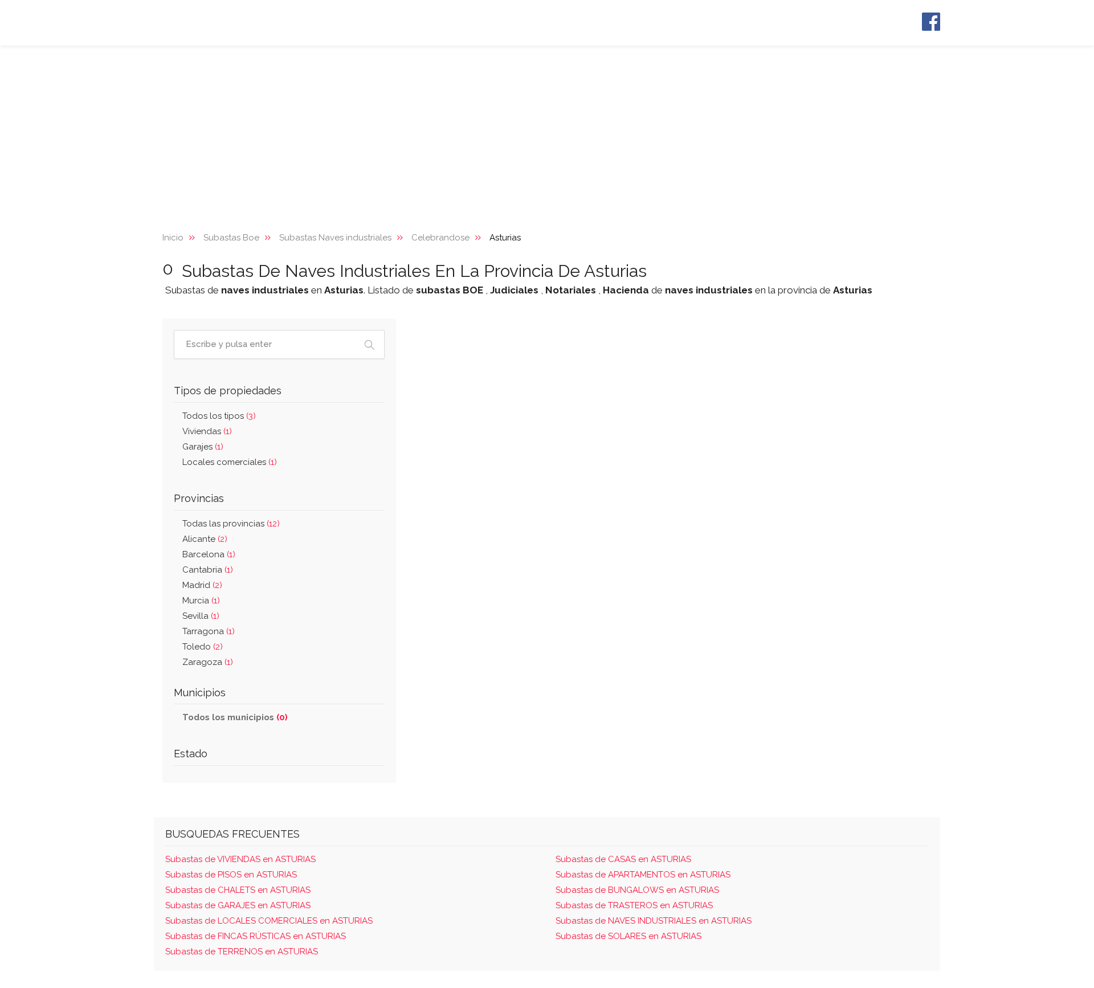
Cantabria (207, 570)
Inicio (172, 237)
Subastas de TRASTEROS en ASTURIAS (634, 905)
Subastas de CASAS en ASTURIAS (623, 859)
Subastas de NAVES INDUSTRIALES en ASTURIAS (654, 921)
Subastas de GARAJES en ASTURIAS (238, 905)
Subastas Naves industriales (335, 237)
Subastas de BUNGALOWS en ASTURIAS (637, 890)
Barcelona (208, 554)
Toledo (202, 647)
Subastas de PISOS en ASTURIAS (231, 874)
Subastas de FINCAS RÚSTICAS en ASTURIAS (255, 936)
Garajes (202, 447)
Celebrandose (440, 237)
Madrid (202, 585)
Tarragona (208, 631)
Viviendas (207, 431)
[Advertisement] (547, 131)
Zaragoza (207, 662)
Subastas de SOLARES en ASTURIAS (628, 936)
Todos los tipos (219, 416)
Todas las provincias (231, 524)
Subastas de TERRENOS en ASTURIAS (241, 951)
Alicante (204, 539)
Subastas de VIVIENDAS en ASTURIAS (240, 859)
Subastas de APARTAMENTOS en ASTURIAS (643, 874)
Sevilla (200, 616)
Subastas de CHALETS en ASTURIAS (238, 890)
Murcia (201, 600)
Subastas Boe (231, 237)
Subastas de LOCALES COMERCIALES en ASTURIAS (269, 921)
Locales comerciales (229, 462)
